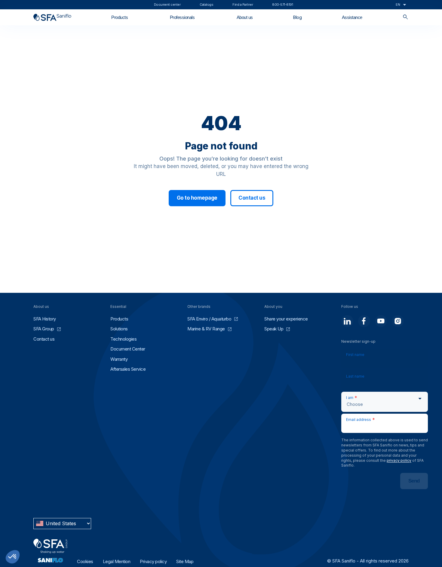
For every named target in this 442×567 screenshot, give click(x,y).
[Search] (405, 17)
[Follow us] (347, 321)
